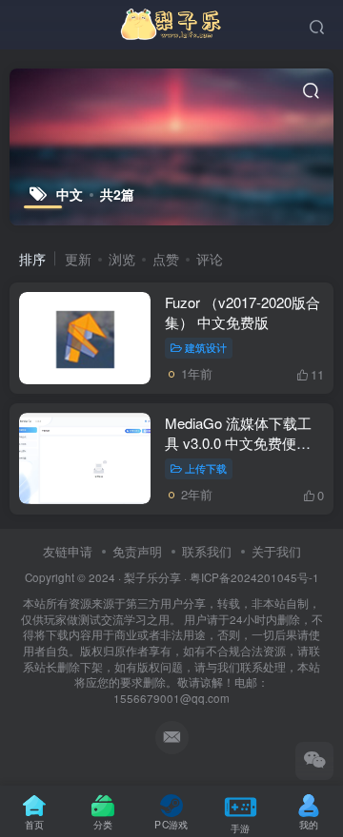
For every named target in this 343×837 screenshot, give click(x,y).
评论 (209, 258)
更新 (78, 258)
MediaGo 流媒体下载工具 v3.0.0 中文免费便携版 (238, 443)
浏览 (122, 258)
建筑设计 (206, 347)
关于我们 (276, 551)
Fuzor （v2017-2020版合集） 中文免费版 (242, 312)
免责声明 (137, 551)
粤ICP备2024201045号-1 (172, 638)
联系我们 (207, 551)
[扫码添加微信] (314, 761)
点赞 (165, 258)
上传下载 (206, 468)
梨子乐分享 (152, 577)
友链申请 (67, 551)
